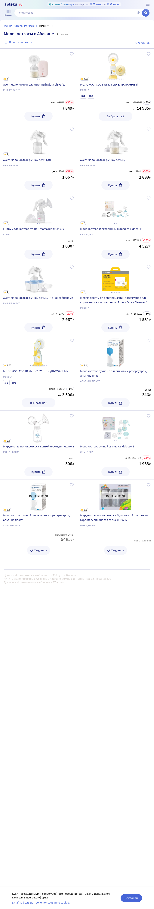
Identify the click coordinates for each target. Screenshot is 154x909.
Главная (8, 25)
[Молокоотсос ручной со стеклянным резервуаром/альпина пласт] (38, 518)
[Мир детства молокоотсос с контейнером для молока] (38, 445)
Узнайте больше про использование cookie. (41, 902)
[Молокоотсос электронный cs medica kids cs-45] (115, 227)
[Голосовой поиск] (138, 13)
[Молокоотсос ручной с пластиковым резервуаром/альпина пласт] (115, 372)
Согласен (131, 898)
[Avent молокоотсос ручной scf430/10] (115, 140)
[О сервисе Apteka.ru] (147, 4)
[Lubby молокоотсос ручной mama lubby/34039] (38, 227)
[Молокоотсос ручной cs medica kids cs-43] (115, 427)
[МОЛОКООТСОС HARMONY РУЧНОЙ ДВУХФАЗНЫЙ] (38, 372)
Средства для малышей (25, 25)
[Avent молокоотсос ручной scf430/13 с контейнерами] (38, 298)
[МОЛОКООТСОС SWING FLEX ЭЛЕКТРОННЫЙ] (115, 86)
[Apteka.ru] (13, 4)
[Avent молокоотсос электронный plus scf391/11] (38, 86)
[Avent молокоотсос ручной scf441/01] (38, 158)
